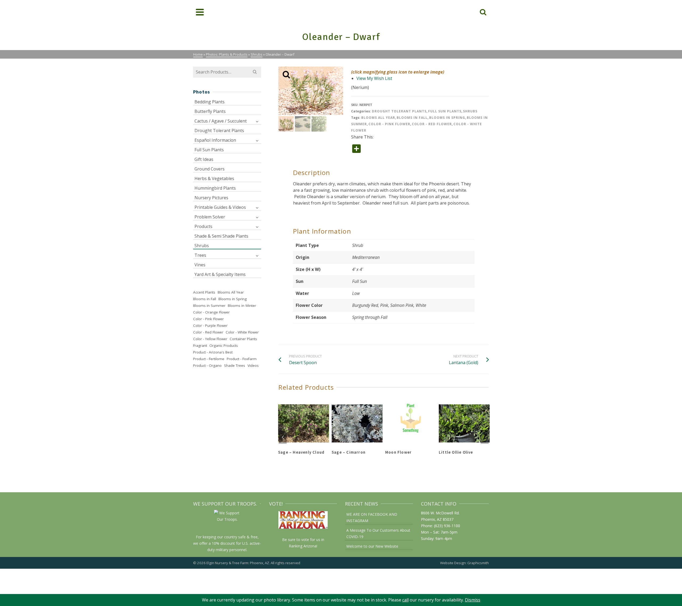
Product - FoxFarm (242, 358)
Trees (200, 255)
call (405, 600)
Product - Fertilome (208, 358)
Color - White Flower (242, 332)
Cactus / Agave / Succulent (220, 121)
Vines (199, 265)
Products (203, 226)
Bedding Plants (209, 102)
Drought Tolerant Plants (399, 111)
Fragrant (200, 345)
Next (485, 437)
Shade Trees (234, 365)
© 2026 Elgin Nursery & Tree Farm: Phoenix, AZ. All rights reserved (246, 562)
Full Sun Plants (444, 111)
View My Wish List (374, 78)
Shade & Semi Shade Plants (221, 236)
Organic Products (223, 345)
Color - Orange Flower (211, 312)
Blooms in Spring (447, 117)
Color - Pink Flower (389, 124)
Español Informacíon (215, 140)
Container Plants (243, 338)
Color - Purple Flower (210, 325)
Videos (253, 365)
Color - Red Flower (432, 124)
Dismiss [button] (472, 600)
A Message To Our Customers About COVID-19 (378, 533)
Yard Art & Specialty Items (220, 274)
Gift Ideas (203, 159)
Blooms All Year (378, 117)
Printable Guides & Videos (220, 207)
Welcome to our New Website (372, 546)
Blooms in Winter (242, 305)
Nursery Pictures (211, 198)
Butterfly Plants (210, 111)
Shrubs (470, 111)
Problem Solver (209, 217)
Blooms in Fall (412, 117)
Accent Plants (204, 292)
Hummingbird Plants (215, 188)
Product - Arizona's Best (213, 352)
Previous (283, 437)
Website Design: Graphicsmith (464, 562)
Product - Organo (207, 365)
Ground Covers (209, 169)
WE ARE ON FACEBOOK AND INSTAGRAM (371, 517)
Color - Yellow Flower (210, 338)
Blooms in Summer (209, 305)
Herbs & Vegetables (214, 178)
